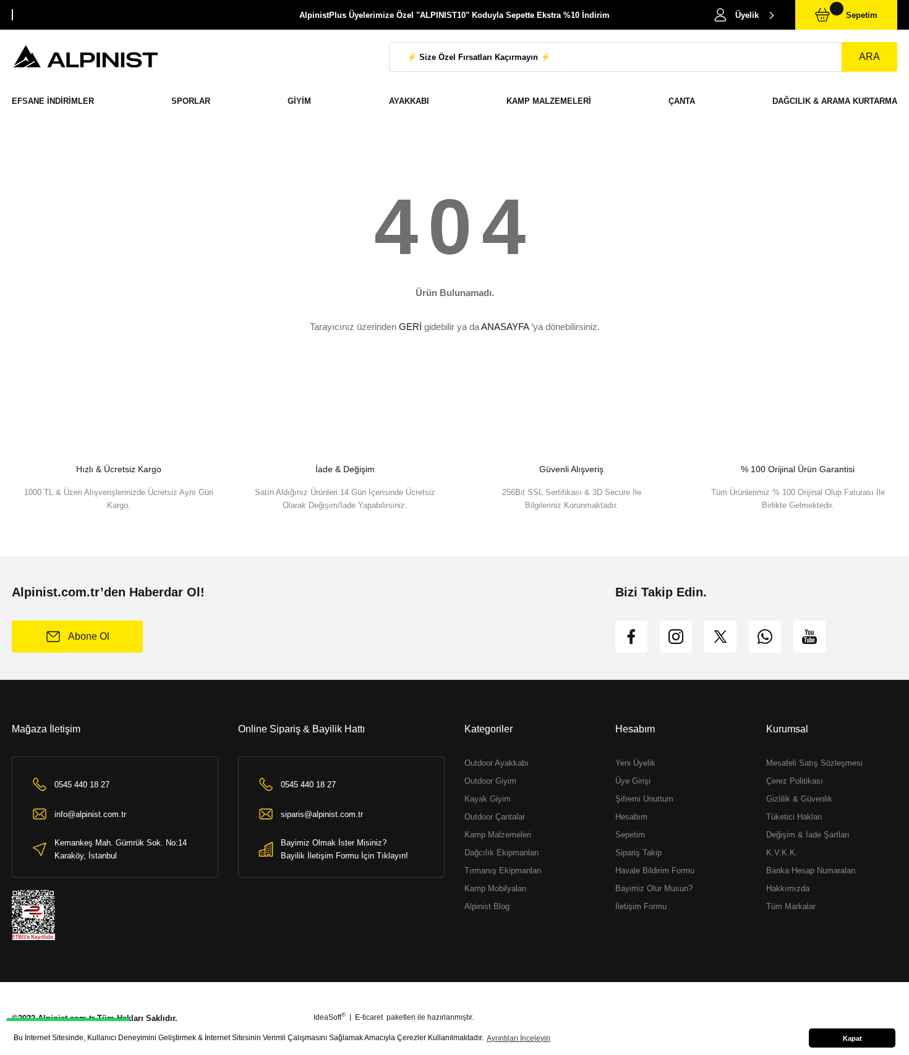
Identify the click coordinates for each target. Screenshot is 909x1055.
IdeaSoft (330, 1017)
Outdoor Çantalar (494, 816)
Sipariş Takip (638, 852)
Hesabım (631, 816)
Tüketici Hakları (794, 816)
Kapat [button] (852, 1038)
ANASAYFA (505, 326)
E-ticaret (369, 1017)
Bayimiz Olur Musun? (654, 888)
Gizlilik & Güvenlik (799, 798)
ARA (869, 56)
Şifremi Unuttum (644, 798)
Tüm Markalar (791, 906)
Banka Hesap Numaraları (811, 870)
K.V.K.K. (782, 852)
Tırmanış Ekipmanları (503, 870)
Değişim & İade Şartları (808, 834)
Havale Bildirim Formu (654, 870)
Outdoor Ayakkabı (496, 763)
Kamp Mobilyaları (495, 888)
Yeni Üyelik (635, 763)
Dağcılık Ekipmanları (501, 852)
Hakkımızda (787, 888)
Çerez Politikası (794, 781)
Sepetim (630, 834)
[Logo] (86, 56)
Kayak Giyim (487, 798)
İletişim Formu (641, 906)
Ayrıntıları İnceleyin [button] (518, 1038)
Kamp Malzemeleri (497, 834)
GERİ (410, 326)
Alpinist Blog (487, 906)
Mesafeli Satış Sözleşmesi (814, 763)
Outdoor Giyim (490, 781)
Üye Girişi (633, 781)
